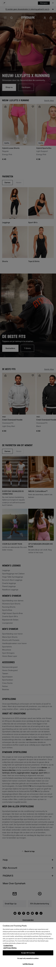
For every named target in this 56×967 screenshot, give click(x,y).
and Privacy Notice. (10, 948)
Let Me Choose (28, 964)
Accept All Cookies (28, 953)
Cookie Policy (8, 946)
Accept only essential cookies (27, 958)
